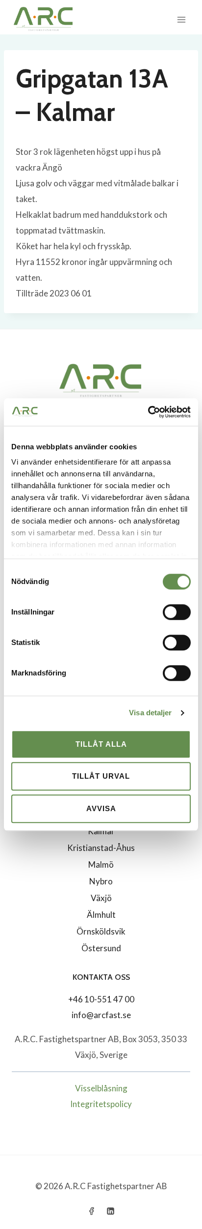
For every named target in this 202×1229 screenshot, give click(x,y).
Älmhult (101, 914)
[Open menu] (181, 19)
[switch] (177, 612)
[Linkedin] (110, 1210)
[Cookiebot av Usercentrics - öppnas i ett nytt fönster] (148, 412)
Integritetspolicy (101, 1104)
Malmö (101, 864)
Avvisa (101, 808)
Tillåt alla (101, 744)
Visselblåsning (101, 1088)
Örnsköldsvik (101, 931)
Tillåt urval (101, 776)
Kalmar (101, 831)
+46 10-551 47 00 (101, 999)
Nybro (101, 881)
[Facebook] (91, 1210)
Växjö (101, 898)
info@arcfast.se (101, 1015)
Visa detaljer (150, 712)
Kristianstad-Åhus (101, 848)
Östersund (101, 948)
